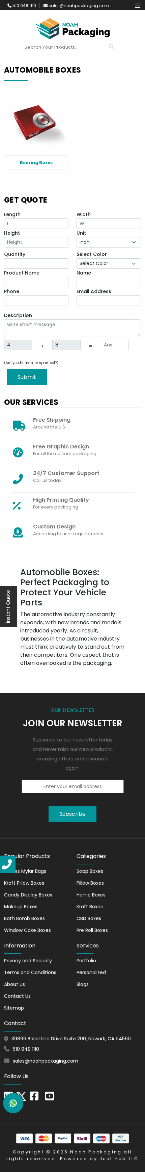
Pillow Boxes (90, 883)
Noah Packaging (96, 1152)
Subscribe (72, 814)
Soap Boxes (90, 871)
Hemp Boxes (91, 894)
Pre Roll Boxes (92, 930)
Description (18, 315)
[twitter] (21, 1096)
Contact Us (17, 996)
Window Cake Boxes (27, 930)
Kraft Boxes (90, 906)
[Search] (111, 47)
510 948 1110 (23, 5)
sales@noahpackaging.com (79, 5)
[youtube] (49, 1098)
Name (84, 272)
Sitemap (14, 1008)
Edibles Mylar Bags (25, 871)
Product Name (21, 272)
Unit (81, 233)
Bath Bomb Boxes (24, 918)
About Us (14, 984)
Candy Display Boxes (28, 894)
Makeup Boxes (20, 906)
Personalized (91, 972)
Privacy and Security (28, 960)
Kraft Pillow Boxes (24, 883)
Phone (11, 291)
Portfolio (86, 960)
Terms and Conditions (30, 972)
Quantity (14, 254)
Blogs (83, 984)
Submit (27, 377)
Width (84, 214)
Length (12, 214)
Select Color (92, 254)
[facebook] (34, 1098)
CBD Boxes (89, 918)
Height (12, 233)
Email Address (94, 291)
